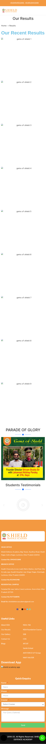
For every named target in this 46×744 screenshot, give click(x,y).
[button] (3, 505)
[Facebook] (17, 609)
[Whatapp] (30, 609)
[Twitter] (22, 609)
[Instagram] (20, 609)
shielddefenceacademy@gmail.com (21, 602)
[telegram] (27, 609)
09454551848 (15, 559)
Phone (4, 691)
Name (4, 683)
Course (4, 700)
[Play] (23, 505)
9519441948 (14, 580)
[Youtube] (25, 609)
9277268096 (14, 597)
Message (5, 709)
